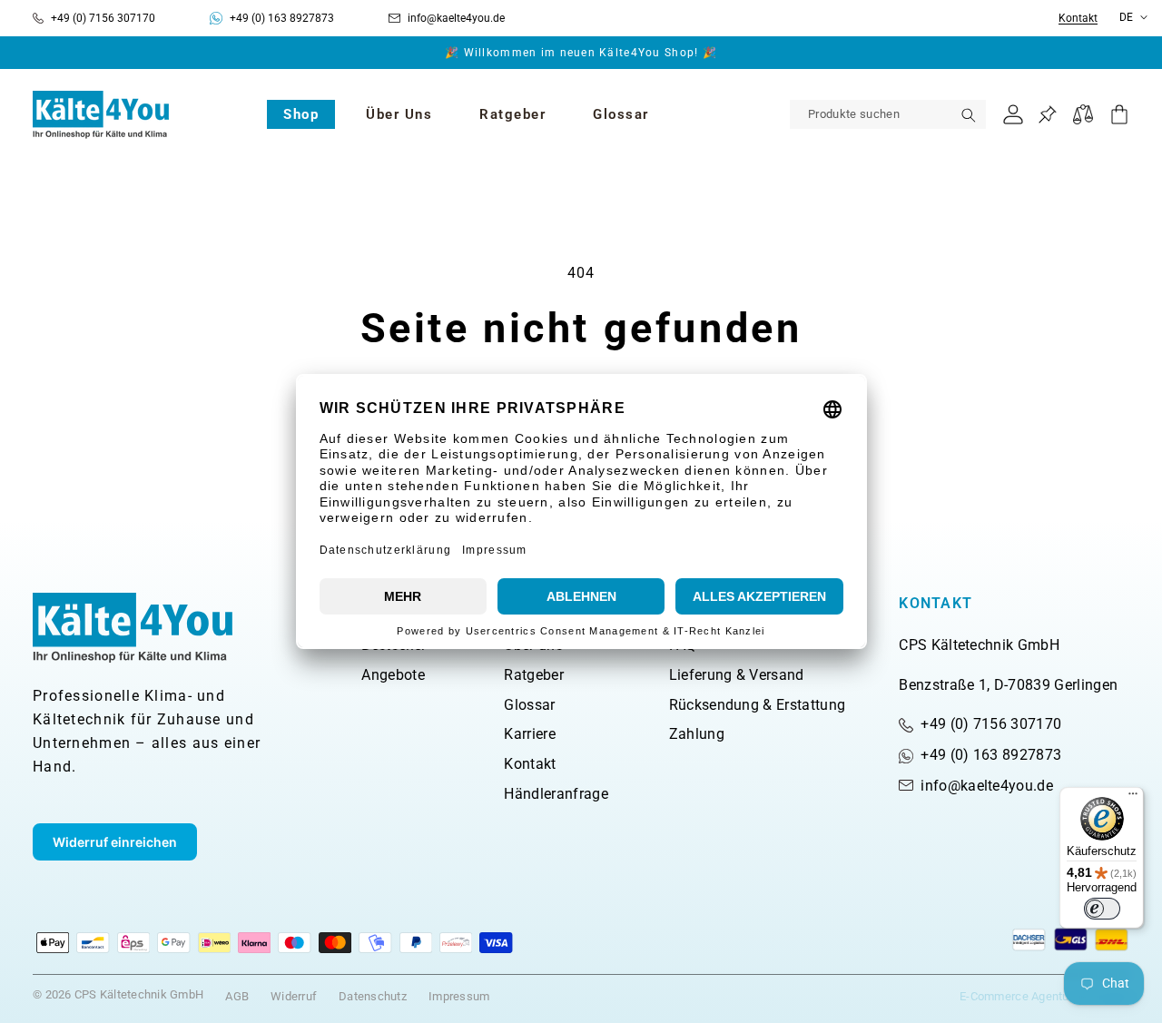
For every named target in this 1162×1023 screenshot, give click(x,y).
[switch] (1102, 909)
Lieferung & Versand (736, 675)
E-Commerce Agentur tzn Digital (1044, 996)
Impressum (458, 996)
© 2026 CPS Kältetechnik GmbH (118, 994)
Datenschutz (373, 996)
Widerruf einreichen (115, 842)
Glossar (529, 704)
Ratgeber (534, 675)
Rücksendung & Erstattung (757, 704)
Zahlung (696, 734)
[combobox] (888, 114)
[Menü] (1133, 798)
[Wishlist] (1047, 114)
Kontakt (1078, 19)
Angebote (393, 675)
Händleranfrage (555, 793)
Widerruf (294, 996)
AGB (237, 996)
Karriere (530, 734)
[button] (301, 114)
